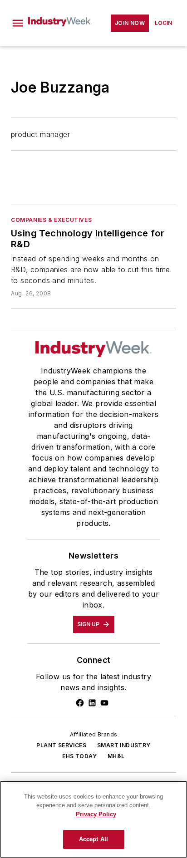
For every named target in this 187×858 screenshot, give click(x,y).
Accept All (93, 839)
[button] (18, 23)
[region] (93, 819)
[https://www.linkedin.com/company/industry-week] (92, 702)
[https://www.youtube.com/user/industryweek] (104, 702)
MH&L (116, 756)
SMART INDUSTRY (124, 745)
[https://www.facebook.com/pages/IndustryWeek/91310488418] (79, 702)
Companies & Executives (51, 219)
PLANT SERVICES (61, 745)
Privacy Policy (96, 814)
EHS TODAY (79, 756)
